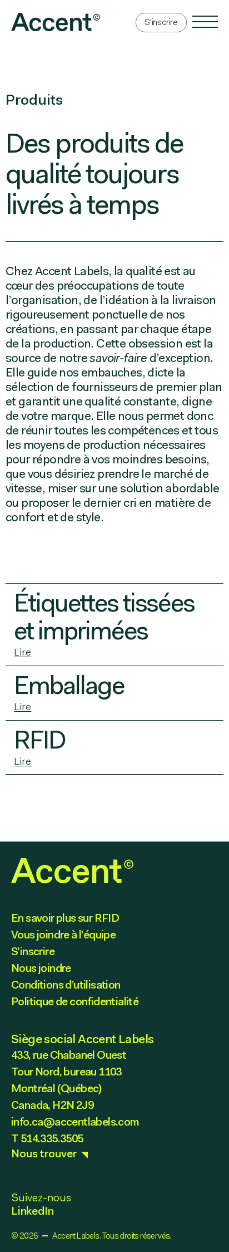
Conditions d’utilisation (66, 984)
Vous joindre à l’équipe (63, 934)
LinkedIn (32, 1210)
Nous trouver (44, 1153)
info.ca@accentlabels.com (75, 1121)
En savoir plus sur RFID (65, 918)
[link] (55, 22)
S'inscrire (161, 22)
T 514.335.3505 (47, 1138)
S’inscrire (32, 951)
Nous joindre (41, 968)
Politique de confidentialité (74, 1001)
